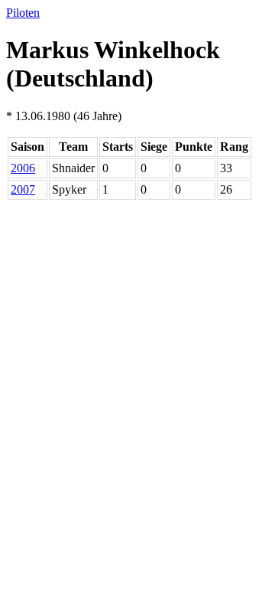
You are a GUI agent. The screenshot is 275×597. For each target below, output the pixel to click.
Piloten (23, 12)
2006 (23, 168)
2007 (23, 189)
